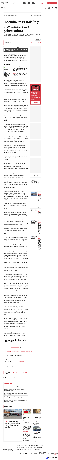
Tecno (30, 447)
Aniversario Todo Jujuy (35, 449)
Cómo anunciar (56, 453)
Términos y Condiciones (35, 453)
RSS (48, 453)
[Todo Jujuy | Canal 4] (46, 8)
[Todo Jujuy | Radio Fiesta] (56, 8)
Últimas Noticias (20, 8)
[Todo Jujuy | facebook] (17, 453)
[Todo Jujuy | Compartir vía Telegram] (38, 42)
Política (35, 8)
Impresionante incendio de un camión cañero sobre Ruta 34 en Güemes (15, 394)
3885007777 (21, 362)
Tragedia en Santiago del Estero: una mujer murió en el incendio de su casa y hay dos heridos (15, 397)
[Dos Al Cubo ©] (51, 458)
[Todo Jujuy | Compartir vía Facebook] (32, 42)
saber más (35, 102)
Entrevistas (39, 447)
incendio (13, 54)
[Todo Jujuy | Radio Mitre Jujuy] (52, 8)
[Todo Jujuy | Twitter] (23, 453)
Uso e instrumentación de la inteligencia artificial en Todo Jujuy (42, 453)
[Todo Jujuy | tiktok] (31, 453)
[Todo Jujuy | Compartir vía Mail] (40, 42)
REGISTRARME (53, 3)
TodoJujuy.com (15, 347)
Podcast (34, 447)
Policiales (26, 9)
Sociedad (27, 447)
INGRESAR (45, 3)
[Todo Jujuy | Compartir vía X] (34, 42)
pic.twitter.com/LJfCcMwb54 (17, 129)
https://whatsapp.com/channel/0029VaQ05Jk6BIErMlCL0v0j (18, 351)
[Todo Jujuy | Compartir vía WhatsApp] (36, 42)
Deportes (36, 445)
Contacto (52, 453)
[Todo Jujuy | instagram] (20, 453)
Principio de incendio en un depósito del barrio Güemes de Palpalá (14, 390)
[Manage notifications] (55, 454)
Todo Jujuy (6, 15)
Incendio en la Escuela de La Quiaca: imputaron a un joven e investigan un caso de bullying (15, 386)
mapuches (13, 220)
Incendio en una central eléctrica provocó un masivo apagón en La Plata (15, 401)
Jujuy (26, 8)
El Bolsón (21, 55)
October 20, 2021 (21, 131)
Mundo (40, 8)
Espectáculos (20, 449)
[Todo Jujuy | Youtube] (26, 453)
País (31, 8)
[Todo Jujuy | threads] (28, 453)
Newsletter (32, 9)
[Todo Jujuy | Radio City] (49, 8)
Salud (22, 447)
